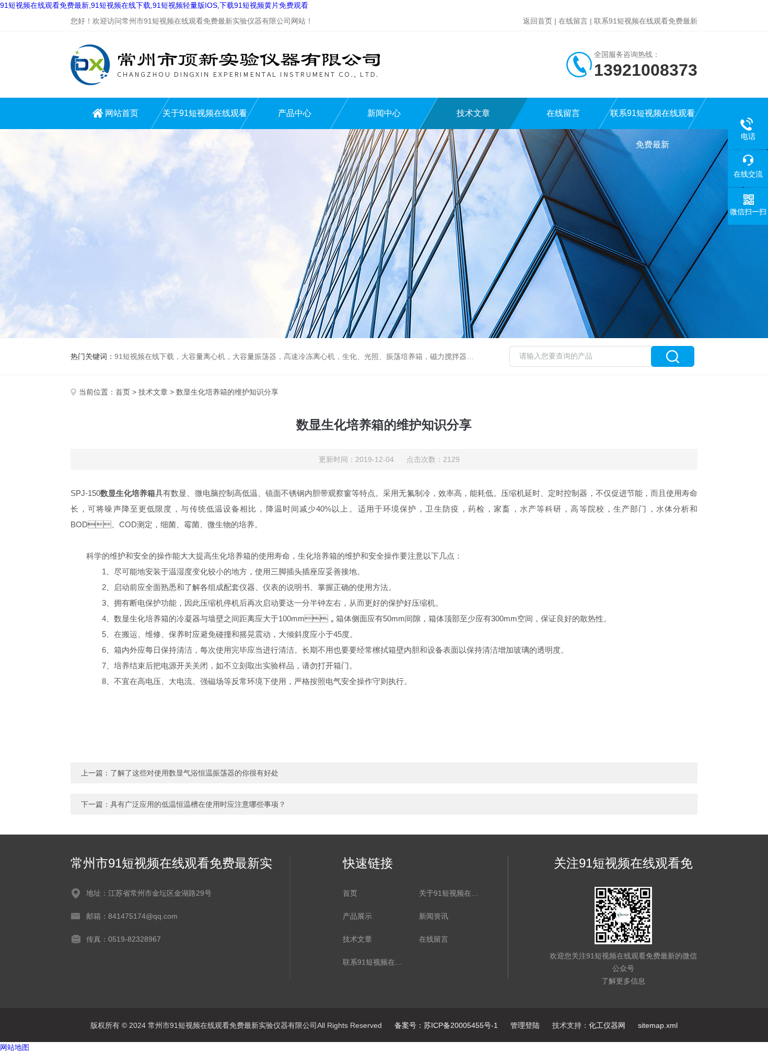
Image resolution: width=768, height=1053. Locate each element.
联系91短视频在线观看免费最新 (645, 21)
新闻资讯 (433, 916)
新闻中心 (384, 113)
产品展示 (357, 916)
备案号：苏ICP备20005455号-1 (446, 1025)
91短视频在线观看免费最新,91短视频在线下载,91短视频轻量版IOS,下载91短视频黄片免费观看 (154, 5)
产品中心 (294, 113)
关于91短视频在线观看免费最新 (204, 119)
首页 (122, 392)
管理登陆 (525, 1025)
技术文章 (473, 113)
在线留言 (573, 21)
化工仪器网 (607, 1025)
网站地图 (14, 1047)
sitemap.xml (658, 1025)
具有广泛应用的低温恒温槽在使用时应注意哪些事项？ (198, 804)
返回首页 (537, 21)
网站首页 (121, 113)
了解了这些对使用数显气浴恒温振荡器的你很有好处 (194, 773)
